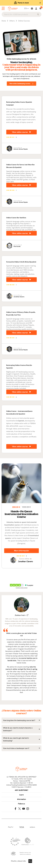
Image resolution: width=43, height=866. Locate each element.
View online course (20, 132)
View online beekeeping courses (19, 83)
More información (21, 550)
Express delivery (23, 3)
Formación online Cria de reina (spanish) (21, 262)
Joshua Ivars (20, 615)
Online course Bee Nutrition (16, 218)
